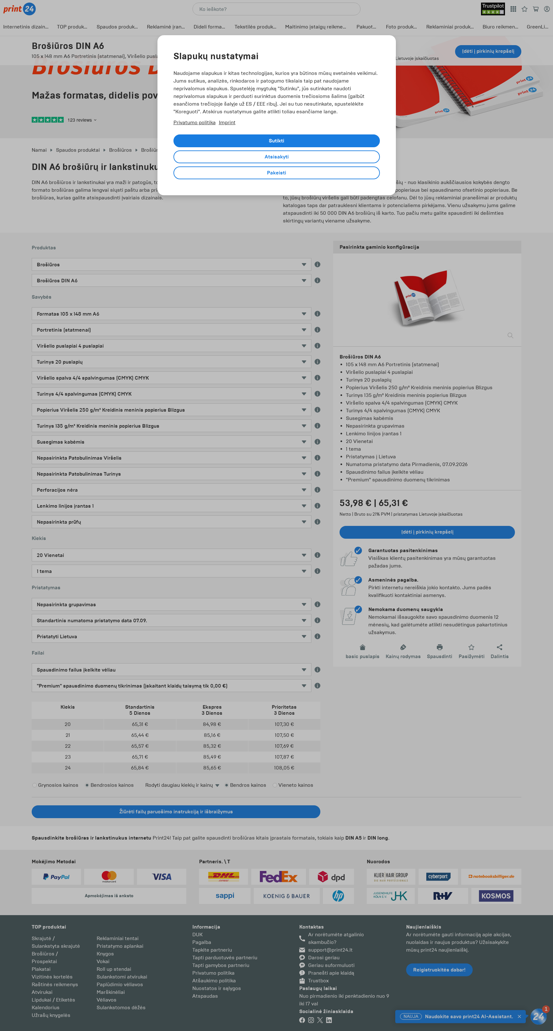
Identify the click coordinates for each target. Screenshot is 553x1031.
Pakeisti (276, 173)
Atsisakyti (277, 157)
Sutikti (276, 141)
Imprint (227, 122)
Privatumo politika (194, 122)
